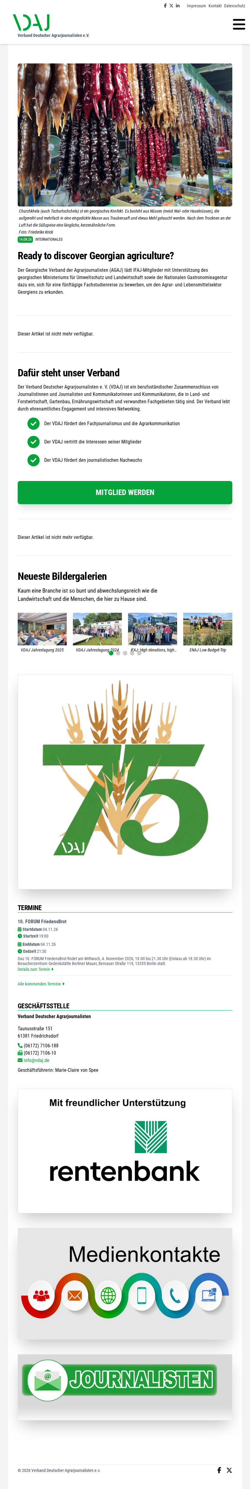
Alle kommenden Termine (39, 983)
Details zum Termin (34, 969)
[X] (171, 5)
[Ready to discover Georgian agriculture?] (125, 134)
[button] (111, 653)
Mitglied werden (125, 492)
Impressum (196, 5)
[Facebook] (165, 5)
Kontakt (215, 5)
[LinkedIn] (178, 5)
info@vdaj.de (36, 1060)
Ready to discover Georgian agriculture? (96, 255)
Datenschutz (234, 5)
